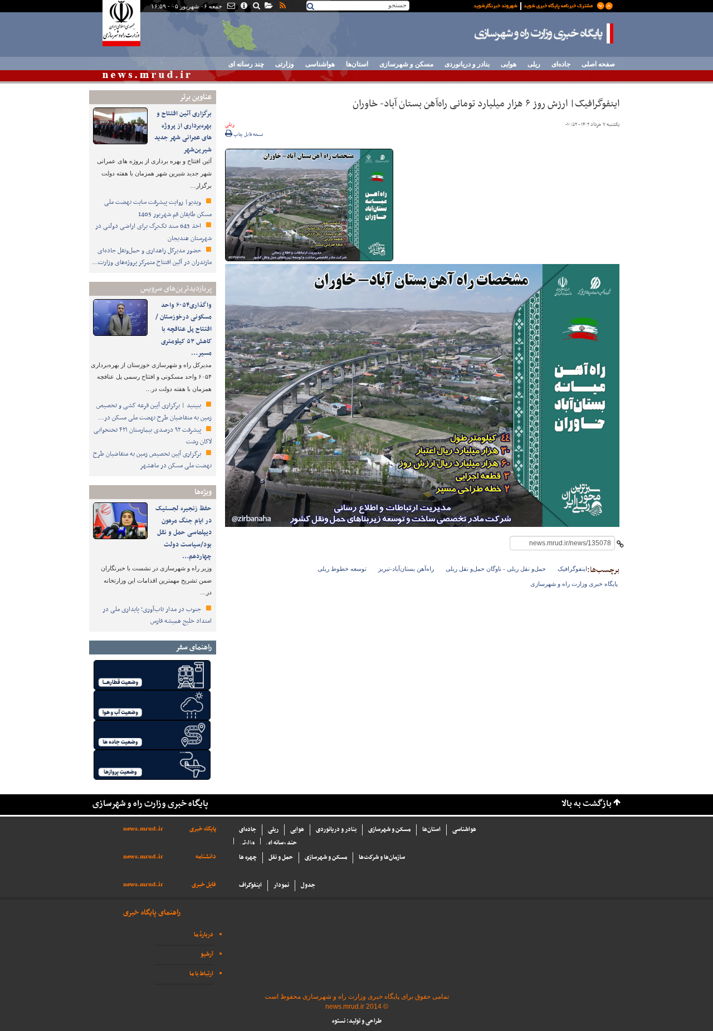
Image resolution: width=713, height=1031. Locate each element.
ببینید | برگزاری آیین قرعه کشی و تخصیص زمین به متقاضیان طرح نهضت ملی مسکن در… (154, 411)
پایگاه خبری (202, 829)
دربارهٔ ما (203, 935)
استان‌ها (357, 64)
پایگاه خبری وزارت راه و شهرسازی (544, 33)
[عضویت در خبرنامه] (534, 5)
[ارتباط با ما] (230, 6)
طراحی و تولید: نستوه (357, 1021)
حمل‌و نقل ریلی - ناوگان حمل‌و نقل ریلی (496, 568)
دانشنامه (206, 857)
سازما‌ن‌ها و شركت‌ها (382, 857)
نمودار (281, 885)
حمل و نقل (280, 857)
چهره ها (248, 857)
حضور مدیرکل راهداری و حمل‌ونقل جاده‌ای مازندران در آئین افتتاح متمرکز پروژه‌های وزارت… (152, 256)
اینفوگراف (250, 885)
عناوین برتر (195, 97)
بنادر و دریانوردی (467, 64)
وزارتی (284, 64)
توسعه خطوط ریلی (342, 568)
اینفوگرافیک (572, 568)
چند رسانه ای (246, 64)
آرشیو (207, 954)
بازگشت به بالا (586, 804)
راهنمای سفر (193, 647)
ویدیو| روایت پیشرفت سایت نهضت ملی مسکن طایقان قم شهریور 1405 (158, 208)
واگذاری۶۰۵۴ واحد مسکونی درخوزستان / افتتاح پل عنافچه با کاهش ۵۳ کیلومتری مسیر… (183, 329)
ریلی (534, 64)
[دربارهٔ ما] (243, 6)
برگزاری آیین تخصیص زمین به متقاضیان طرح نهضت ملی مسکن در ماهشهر (152, 460)
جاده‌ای (560, 64)
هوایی (508, 64)
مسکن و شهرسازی (406, 64)
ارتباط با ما (201, 974)
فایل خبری (204, 884)
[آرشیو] (268, 6)
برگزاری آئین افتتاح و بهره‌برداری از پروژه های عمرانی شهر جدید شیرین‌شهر (183, 131)
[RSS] (281, 6)
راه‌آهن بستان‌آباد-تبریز (406, 568)
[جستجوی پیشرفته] (256, 6)
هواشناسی (320, 64)
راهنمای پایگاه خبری (151, 912)
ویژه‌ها (203, 492)
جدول (308, 885)
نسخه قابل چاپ (247, 134)
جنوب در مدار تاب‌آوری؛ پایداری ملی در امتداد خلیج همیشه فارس (157, 615)
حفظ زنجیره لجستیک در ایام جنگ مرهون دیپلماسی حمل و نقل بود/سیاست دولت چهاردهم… (183, 532)
